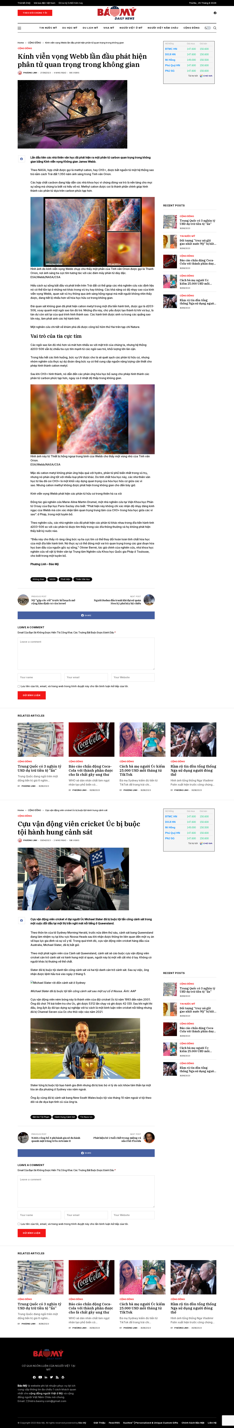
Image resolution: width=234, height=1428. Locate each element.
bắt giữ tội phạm (41, 1117)
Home (21, 42)
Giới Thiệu (99, 1422)
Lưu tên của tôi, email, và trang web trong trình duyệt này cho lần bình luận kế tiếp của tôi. (74, 686)
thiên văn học (83, 579)
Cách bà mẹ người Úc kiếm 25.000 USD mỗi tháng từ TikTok (195, 284)
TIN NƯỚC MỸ (187, 236)
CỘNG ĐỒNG (34, 42)
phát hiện (65, 579)
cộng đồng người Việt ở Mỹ (46, 1393)
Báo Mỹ (82, 1422)
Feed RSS (114, 1422)
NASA (53, 579)
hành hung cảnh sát (65, 1117)
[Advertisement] (189, 146)
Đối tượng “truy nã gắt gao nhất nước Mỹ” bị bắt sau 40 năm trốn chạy (197, 244)
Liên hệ (212, 1422)
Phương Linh (30, 73)
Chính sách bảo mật (193, 1422)
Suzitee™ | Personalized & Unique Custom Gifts (150, 1422)
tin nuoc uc (86, 1117)
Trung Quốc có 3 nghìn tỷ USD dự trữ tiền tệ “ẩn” (197, 222)
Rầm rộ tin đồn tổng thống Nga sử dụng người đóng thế (197, 303)
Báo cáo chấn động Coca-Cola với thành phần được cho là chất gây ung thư (197, 264)
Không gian (38, 579)
